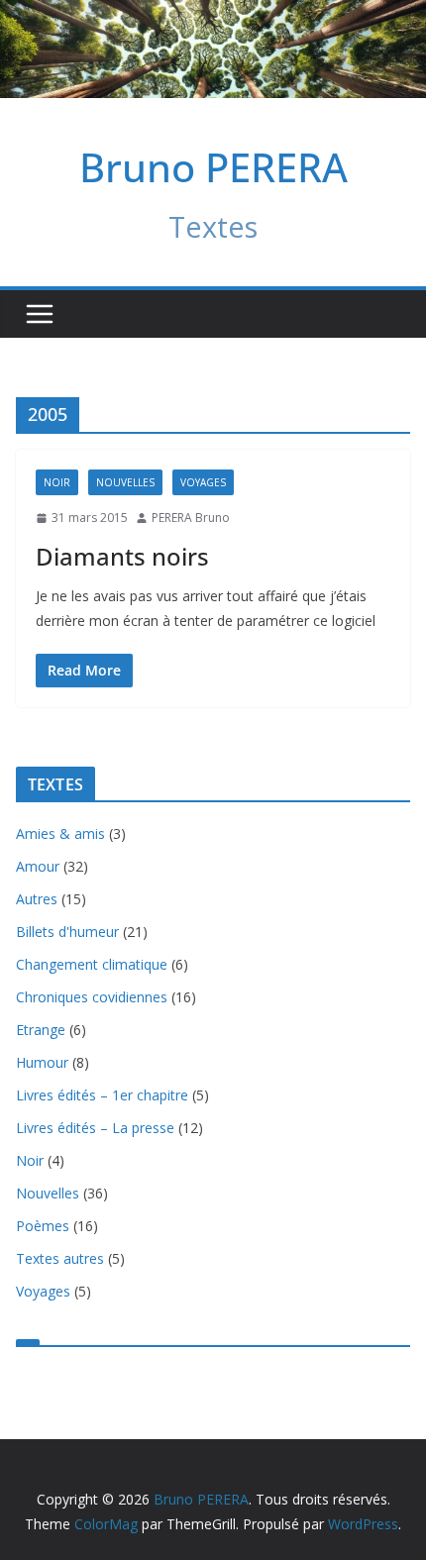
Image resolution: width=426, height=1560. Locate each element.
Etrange (40, 1029)
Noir (57, 482)
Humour (42, 1062)
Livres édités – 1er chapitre (102, 1095)
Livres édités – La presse (95, 1127)
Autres (36, 898)
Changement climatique (91, 964)
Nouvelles (125, 482)
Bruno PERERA (213, 167)
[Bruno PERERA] (213, 14)
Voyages (203, 482)
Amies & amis (60, 833)
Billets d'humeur (67, 931)
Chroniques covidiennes (91, 997)
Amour (37, 866)
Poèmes (42, 1225)
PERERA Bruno (191, 517)
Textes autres (60, 1258)
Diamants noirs (122, 556)
